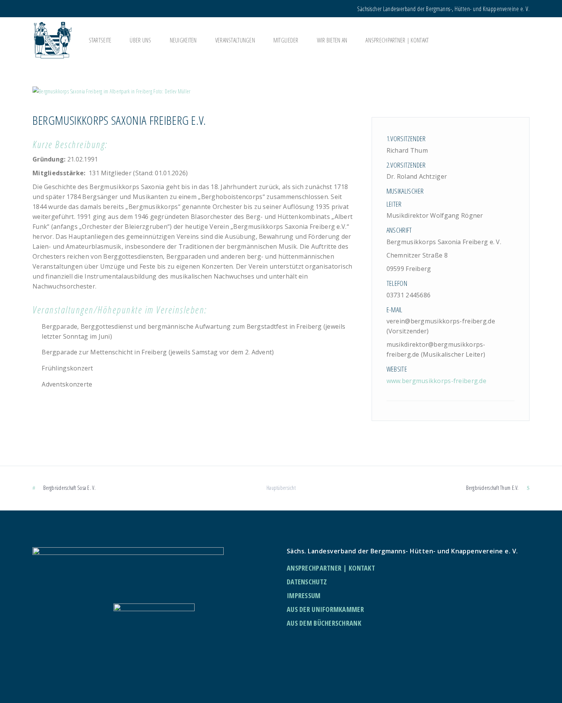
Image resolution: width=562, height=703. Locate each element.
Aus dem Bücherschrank (324, 623)
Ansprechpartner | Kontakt (331, 568)
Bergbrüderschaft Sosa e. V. (69, 487)
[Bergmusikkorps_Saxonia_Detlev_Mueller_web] (281, 91)
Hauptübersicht (281, 487)
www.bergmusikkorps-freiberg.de (436, 381)
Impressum (304, 595)
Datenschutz (307, 581)
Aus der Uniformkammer (325, 609)
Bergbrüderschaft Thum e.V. (492, 487)
